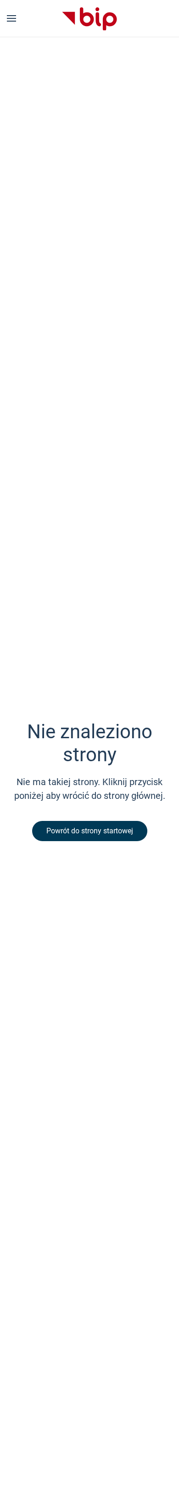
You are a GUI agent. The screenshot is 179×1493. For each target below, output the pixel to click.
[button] (11, 18)
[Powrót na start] (89, 18)
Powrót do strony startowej (89, 830)
